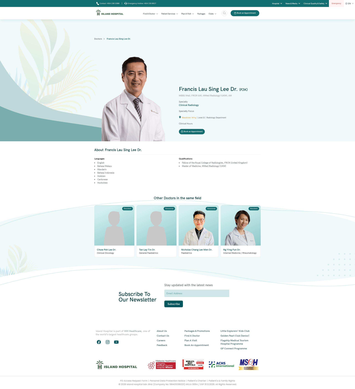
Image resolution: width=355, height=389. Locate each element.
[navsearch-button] (224, 13)
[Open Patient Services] (177, 13)
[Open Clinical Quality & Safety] (326, 3)
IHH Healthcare (132, 331)
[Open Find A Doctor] (157, 13)
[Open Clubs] (215, 13)
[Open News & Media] (299, 3)
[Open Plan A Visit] (193, 13)
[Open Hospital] (281, 3)
